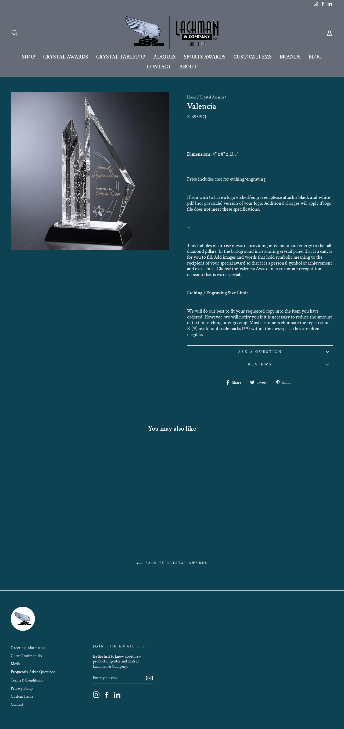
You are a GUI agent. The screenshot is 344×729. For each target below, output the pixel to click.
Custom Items (253, 56)
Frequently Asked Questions (33, 672)
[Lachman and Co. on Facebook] (106, 694)
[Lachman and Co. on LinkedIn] (117, 694)
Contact (159, 66)
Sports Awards (204, 56)
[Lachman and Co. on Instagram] (96, 694)
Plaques (164, 56)
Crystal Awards (65, 56)
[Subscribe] (149, 678)
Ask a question (260, 351)
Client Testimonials (26, 655)
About (188, 66)
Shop (28, 56)
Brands (290, 56)
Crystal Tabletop (120, 56)
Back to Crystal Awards (176, 563)
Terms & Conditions (27, 680)
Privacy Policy (22, 688)
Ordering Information (28, 647)
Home (191, 97)
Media (15, 663)
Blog (315, 56)
